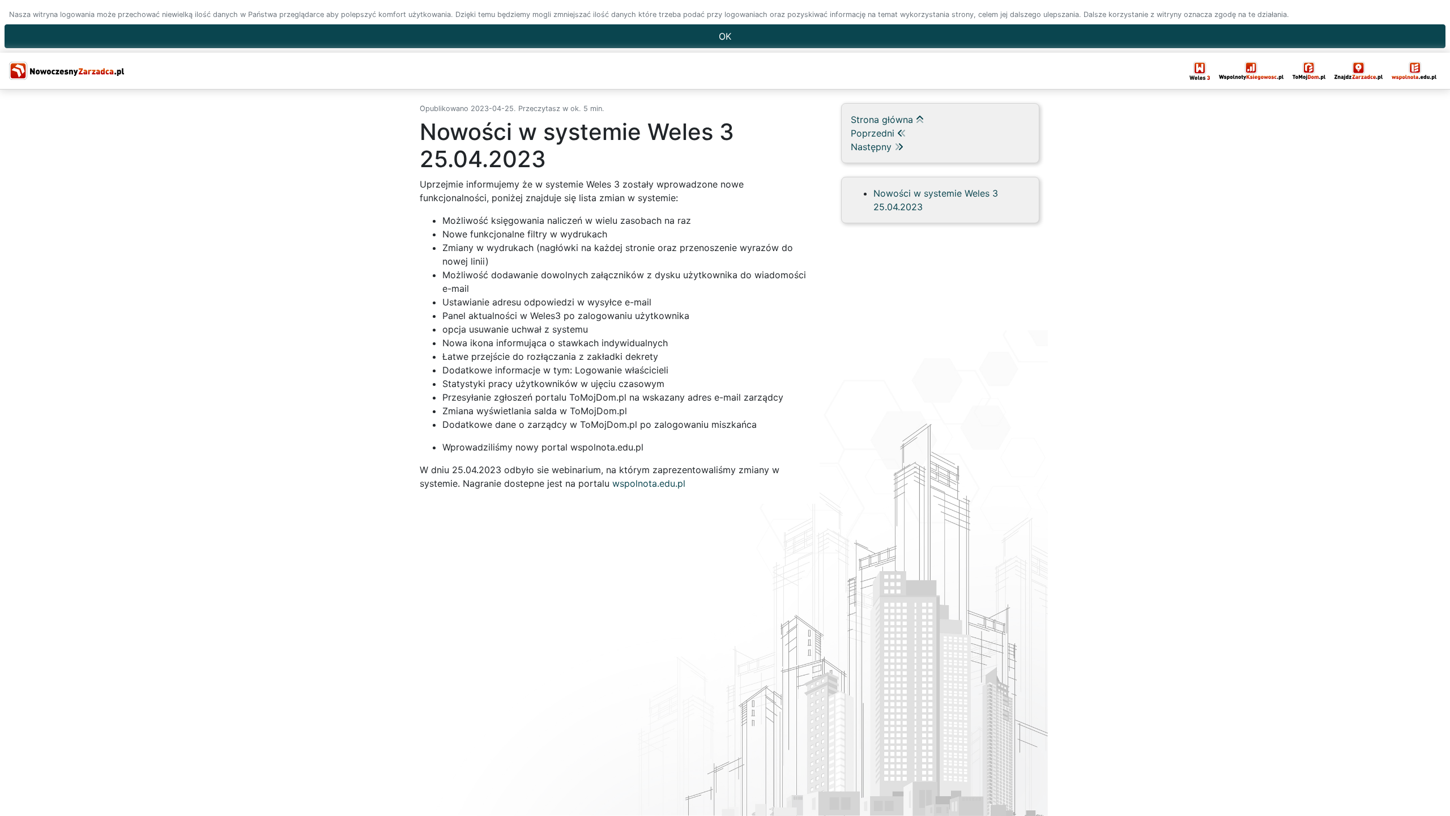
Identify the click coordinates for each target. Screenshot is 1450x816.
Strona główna (883, 119)
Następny (872, 146)
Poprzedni (874, 133)
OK (725, 36)
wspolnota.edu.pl (648, 483)
